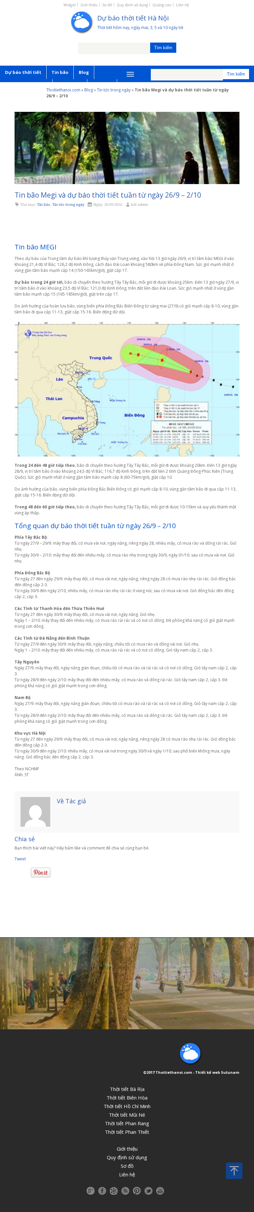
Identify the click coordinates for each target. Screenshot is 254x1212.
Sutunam (230, 1072)
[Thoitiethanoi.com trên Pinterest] (137, 1191)
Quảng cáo (161, 5)
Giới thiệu (89, 5)
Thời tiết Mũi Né (127, 1114)
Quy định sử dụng (132, 5)
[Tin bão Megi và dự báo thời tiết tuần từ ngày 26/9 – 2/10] (127, 148)
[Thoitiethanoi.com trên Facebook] (102, 1191)
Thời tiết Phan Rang (127, 1123)
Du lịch (12, 99)
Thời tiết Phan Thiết (127, 1132)
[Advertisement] (127, 226)
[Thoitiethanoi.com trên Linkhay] (114, 1191)
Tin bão (60, 72)
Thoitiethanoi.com (173, 1072)
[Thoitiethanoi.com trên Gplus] (91, 1191)
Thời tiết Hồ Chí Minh (127, 1106)
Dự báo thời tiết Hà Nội (133, 18)
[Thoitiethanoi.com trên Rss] (125, 1191)
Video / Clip (70, 86)
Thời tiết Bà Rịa (127, 1089)
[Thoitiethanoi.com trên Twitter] (148, 1191)
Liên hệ (182, 5)
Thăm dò (102, 86)
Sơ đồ (107, 5)
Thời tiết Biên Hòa (127, 1097)
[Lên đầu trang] (234, 1171)
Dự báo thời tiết (23, 72)
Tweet (20, 859)
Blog (84, 72)
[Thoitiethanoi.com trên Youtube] (160, 1191)
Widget (70, 5)
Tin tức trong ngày (26, 86)
